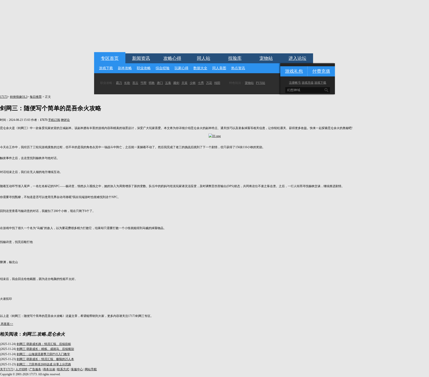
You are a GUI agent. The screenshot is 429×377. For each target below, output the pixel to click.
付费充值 (321, 71)
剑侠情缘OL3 (18, 97)
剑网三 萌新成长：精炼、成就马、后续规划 (45, 349)
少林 (193, 83)
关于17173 (6, 369)
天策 (184, 83)
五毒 (168, 83)
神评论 (65, 120)
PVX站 (260, 83)
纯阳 (217, 83)
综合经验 (163, 68)
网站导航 (91, 369)
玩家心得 (181, 68)
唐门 (160, 83)
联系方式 (63, 369)
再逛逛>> (7, 324)
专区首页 (110, 58)
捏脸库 (235, 58)
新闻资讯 (141, 58)
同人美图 (219, 68)
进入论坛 (297, 58)
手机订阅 (54, 120)
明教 (152, 83)
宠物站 (266, 58)
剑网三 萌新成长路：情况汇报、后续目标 (44, 344)
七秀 (201, 83)
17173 (3, 97)
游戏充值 (308, 82)
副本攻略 (125, 68)
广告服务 (35, 369)
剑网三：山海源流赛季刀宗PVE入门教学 (43, 354)
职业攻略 (144, 68)
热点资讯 (238, 68)
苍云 (135, 83)
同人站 (203, 58)
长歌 (127, 83)
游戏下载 (106, 68)
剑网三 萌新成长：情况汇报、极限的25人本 (45, 359)
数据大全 (200, 68)
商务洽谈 (49, 369)
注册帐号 (295, 82)
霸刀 (119, 83)
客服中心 (77, 369)
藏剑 (176, 83)
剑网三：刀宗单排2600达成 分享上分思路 (44, 364)
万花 (209, 83)
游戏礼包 (294, 71)
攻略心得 (172, 58)
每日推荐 (36, 97)
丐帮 (143, 83)
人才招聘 (21, 369)
